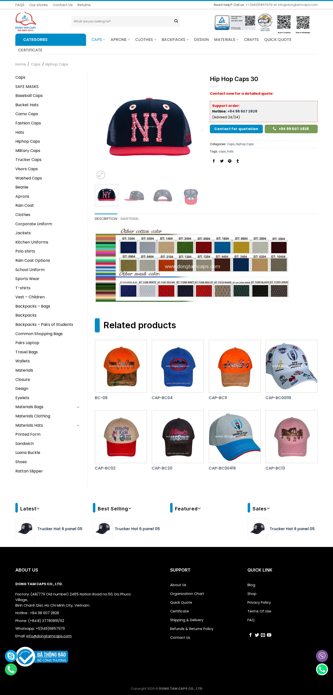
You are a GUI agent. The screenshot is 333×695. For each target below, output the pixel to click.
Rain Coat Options (32, 260)
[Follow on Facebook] (250, 635)
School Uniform (30, 269)
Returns (84, 4)
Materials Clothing (32, 416)
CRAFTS (251, 39)
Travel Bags (26, 352)
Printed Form (27, 434)
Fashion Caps (28, 123)
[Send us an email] (263, 635)
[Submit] (176, 21)
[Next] (194, 126)
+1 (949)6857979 (259, 4)
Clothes (144, 39)
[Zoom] (101, 175)
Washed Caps (28, 178)
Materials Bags (29, 407)
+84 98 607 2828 (242, 111)
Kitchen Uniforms (31, 242)
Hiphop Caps (56, 64)
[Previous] (103, 126)
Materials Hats (29, 425)
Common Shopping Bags (39, 334)
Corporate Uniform (33, 224)
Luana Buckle (27, 452)
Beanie (21, 187)
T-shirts (22, 288)
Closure (22, 379)
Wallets (22, 361)
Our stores (38, 4)
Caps (96, 39)
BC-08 (101, 398)
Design (201, 39)
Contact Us (63, 4)
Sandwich (24, 443)
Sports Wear (27, 279)
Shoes (21, 462)
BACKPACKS (174, 39)
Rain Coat (24, 205)
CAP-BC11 (218, 398)
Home (20, 64)
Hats (19, 132)
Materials (224, 39)
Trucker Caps (28, 159)
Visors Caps (26, 169)
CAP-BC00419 (222, 468)
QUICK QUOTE (278, 39)
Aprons (119, 39)
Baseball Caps (29, 95)
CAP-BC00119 (278, 398)
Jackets (23, 233)
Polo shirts (25, 251)
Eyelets (22, 398)
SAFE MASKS (27, 86)
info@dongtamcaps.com (298, 4)
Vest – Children (30, 297)
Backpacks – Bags (32, 306)
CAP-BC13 (275, 468)
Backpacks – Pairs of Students (44, 324)
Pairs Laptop (27, 343)
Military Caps (27, 150)
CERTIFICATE (30, 50)
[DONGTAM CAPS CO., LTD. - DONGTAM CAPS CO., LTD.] (39, 21)
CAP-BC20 (162, 468)
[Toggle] (78, 407)
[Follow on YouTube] (269, 635)
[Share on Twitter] (221, 161)
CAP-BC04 (162, 398)
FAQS (19, 4)
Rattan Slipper (29, 471)
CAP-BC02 (105, 468)
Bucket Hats (27, 105)
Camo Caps (26, 114)
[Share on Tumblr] (237, 161)
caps (222, 151)
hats (230, 151)
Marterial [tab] (130, 218)
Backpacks (26, 315)
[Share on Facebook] (213, 161)
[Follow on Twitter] (257, 635)
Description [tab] (106, 218)
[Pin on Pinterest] (229, 161)
